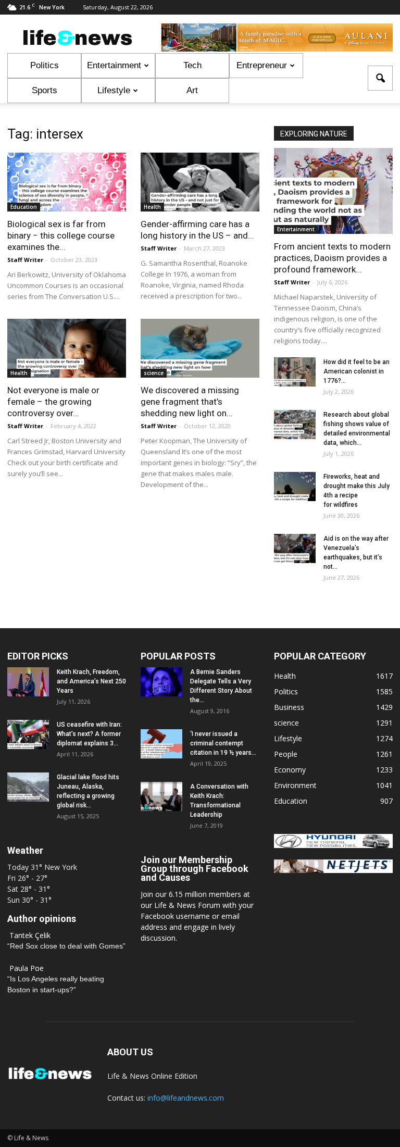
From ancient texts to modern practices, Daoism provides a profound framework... (332, 258)
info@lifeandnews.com (185, 1098)
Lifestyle (113, 90)
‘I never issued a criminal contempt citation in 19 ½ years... (223, 743)
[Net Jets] (333, 870)
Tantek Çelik (30, 935)
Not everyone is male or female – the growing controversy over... (53, 401)
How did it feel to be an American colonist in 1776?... (356, 371)
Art (192, 90)
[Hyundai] (333, 845)
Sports (44, 90)
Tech (192, 65)
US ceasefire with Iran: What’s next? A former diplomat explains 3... (89, 734)
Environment (295, 785)
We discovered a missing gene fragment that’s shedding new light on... (190, 401)
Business (289, 707)
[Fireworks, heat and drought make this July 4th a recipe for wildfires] (295, 486)
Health (152, 206)
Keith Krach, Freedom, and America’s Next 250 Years (91, 681)
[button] (380, 78)
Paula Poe (26, 968)
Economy (290, 770)
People (285, 754)
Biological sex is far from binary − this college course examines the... (61, 235)
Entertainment (114, 65)
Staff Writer (25, 260)
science (154, 373)
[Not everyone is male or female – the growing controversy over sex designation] (66, 348)
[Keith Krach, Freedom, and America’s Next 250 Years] (28, 681)
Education (23, 206)
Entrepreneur (261, 65)
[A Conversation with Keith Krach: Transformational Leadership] (161, 796)
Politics (44, 65)
